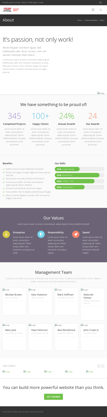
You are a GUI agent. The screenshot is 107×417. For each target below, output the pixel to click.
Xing (34, 305)
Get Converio (53, 396)
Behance (71, 305)
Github (86, 310)
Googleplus (97, 310)
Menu (100, 2)
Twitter (7, 305)
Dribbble (60, 305)
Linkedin (18, 305)
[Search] (100, 10)
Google (7, 311)
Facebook (13, 305)
